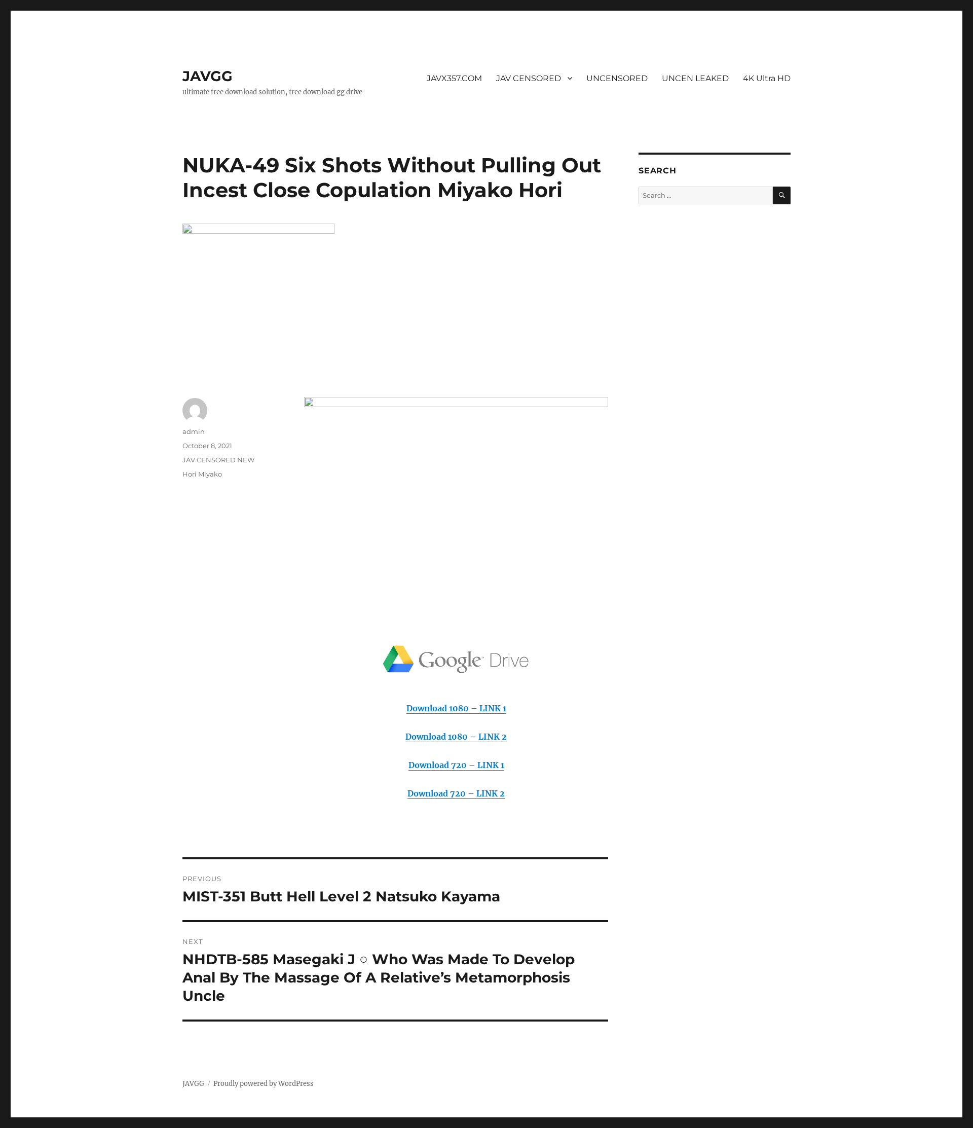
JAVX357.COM (454, 78)
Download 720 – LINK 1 (456, 765)
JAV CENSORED (528, 78)
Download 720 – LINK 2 (456, 793)
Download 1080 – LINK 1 (456, 708)
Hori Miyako (202, 474)
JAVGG (207, 76)
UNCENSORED (617, 78)
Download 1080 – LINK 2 (456, 737)
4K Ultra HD (767, 78)
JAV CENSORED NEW (218, 460)
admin (193, 431)
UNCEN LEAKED (695, 78)
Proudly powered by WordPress (263, 1083)
